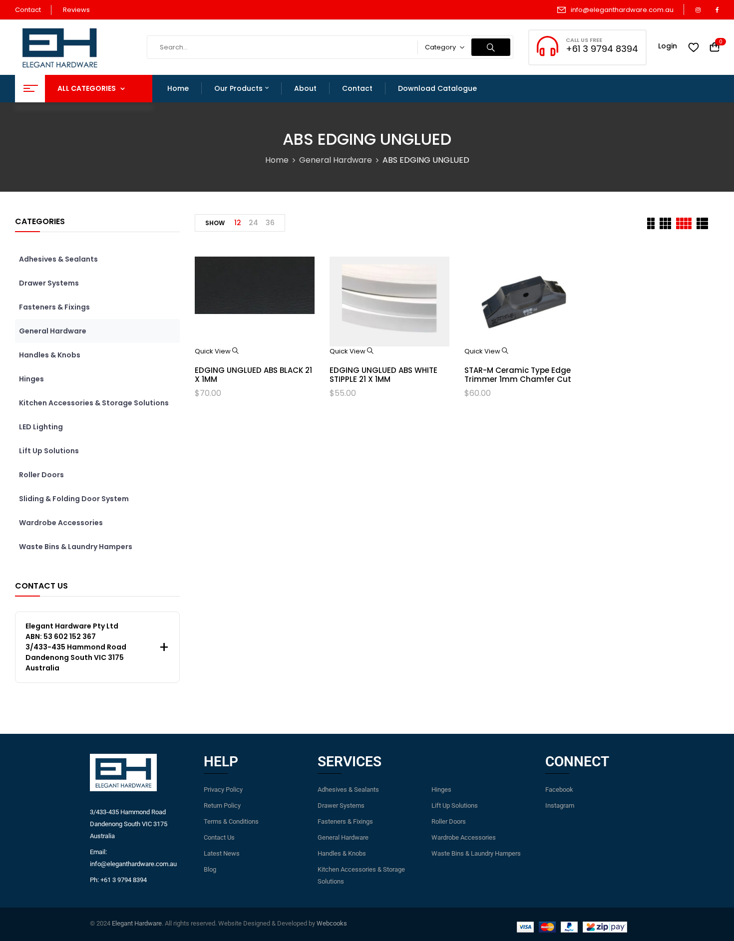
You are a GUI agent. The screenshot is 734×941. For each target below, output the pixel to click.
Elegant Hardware (137, 923)
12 (237, 223)
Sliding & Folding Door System (74, 499)
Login (667, 46)
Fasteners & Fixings (54, 307)
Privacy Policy (223, 789)
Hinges (31, 379)
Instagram (559, 805)
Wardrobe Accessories (61, 523)
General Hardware (335, 160)
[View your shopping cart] (714, 47)
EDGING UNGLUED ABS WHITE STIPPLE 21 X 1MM (383, 374)
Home (277, 160)
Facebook (559, 789)
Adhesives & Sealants (58, 259)
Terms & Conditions (231, 821)
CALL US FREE (584, 40)
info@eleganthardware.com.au (622, 9)
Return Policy (222, 805)
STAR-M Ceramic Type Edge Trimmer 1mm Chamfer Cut (517, 374)
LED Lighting (41, 427)
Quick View (213, 351)
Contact (28, 9)
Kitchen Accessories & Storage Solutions (94, 403)
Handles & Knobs (49, 355)
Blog (210, 869)
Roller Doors (41, 475)
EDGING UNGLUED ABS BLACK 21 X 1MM (253, 374)
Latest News (222, 853)
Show (215, 223)
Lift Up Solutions (49, 451)
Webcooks (332, 923)
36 (270, 223)
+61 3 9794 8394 (602, 48)
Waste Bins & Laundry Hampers (75, 547)
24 (253, 223)
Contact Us (219, 837)
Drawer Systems (49, 283)
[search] (490, 47)
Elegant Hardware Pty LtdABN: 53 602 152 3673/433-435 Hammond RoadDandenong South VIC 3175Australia (75, 647)
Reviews (76, 9)
